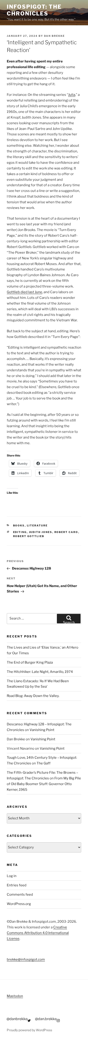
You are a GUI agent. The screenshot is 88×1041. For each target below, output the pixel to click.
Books (19, 525)
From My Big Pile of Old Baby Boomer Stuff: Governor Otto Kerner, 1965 (44, 784)
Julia (71, 95)
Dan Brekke (54, 35)
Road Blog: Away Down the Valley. (33, 696)
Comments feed (20, 894)
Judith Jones (40, 532)
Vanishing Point (42, 730)
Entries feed (16, 885)
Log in (11, 876)
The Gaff (44, 763)
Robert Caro (66, 532)
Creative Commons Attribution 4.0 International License (38, 933)
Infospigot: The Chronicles (34, 10)
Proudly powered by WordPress (29, 1030)
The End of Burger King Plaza (30, 662)
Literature (37, 525)
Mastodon (15, 996)
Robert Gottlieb (28, 536)
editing (20, 532)
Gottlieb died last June (24, 292)
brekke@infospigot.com (26, 959)
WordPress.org (19, 904)
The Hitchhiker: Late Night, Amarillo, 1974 (40, 672)
